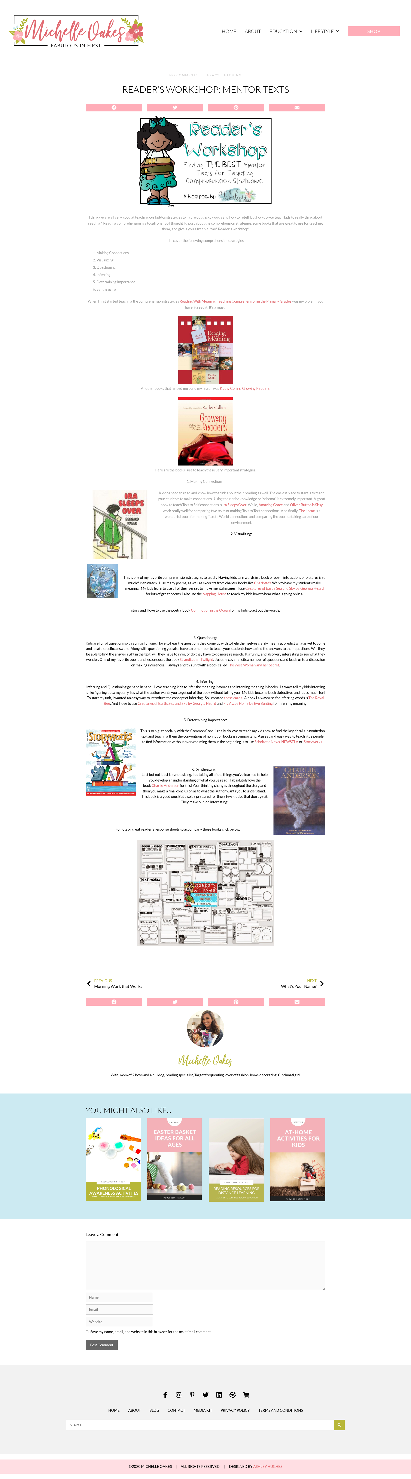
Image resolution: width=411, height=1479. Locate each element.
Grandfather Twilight (196, 659)
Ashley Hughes (267, 1466)
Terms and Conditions (280, 1410)
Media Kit (203, 1410)
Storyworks (313, 742)
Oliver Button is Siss (305, 504)
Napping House (214, 594)
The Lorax (307, 510)
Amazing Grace (271, 504)
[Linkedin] (219, 1395)
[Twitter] (205, 1395)
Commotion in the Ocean (210, 610)
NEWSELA (289, 742)
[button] (114, 107)
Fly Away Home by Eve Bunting (248, 703)
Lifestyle (322, 31)
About (253, 31)
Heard (319, 588)
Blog (154, 1410)
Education (283, 31)
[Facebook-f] (165, 1395)
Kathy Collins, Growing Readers (245, 388)
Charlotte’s (263, 583)
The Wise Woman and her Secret (253, 665)
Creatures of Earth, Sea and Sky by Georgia (279, 588)
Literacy (211, 75)
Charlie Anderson (165, 785)
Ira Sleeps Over (234, 504)
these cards (233, 698)
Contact (176, 1410)
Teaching (232, 75)
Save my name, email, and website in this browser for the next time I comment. (150, 1331)
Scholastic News (267, 742)
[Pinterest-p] (192, 1395)
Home (229, 31)
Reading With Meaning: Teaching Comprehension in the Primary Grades (235, 301)
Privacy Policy (235, 1410)
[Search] (339, 1425)
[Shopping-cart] (246, 1395)
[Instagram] (178, 1395)
